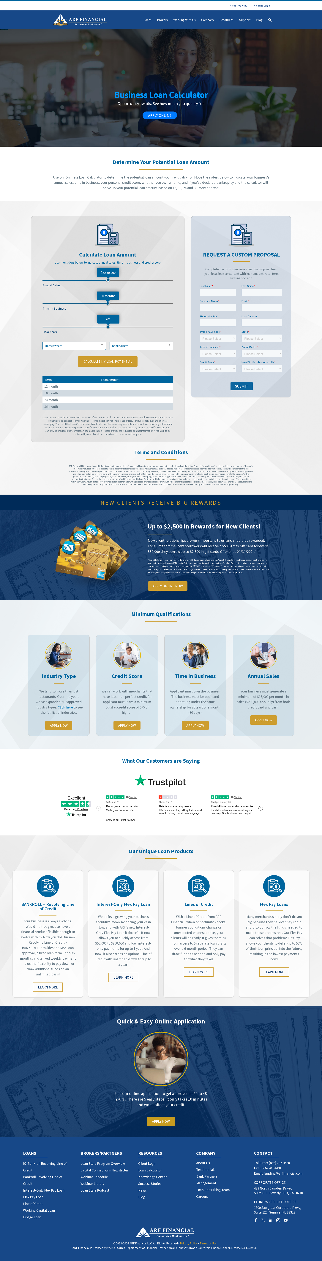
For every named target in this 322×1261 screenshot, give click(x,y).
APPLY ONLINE (159, 115)
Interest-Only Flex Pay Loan (43, 1190)
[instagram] (278, 1220)
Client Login (263, 5)
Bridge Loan (32, 1217)
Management (206, 1183)
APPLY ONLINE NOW (167, 586)
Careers (202, 1196)
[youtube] (286, 1220)
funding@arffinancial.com (283, 1173)
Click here (65, 707)
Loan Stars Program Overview (102, 1163)
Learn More (48, 987)
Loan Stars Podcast (94, 1190)
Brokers (162, 20)
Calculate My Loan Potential (108, 361)
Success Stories (149, 1183)
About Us (203, 1163)
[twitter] (263, 1220)
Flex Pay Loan (33, 1197)
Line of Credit (33, 1203)
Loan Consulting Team (213, 1189)
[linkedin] (271, 1220)
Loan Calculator (150, 1170)
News (142, 1190)
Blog (259, 20)
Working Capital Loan (39, 1210)
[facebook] (256, 1220)
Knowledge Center (152, 1177)
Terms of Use (208, 1243)
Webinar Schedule (94, 1177)
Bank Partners (206, 1176)
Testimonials (205, 1169)
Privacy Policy (189, 1243)
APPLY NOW (59, 725)
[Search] (269, 20)
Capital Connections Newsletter (104, 1170)
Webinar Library (92, 1183)
